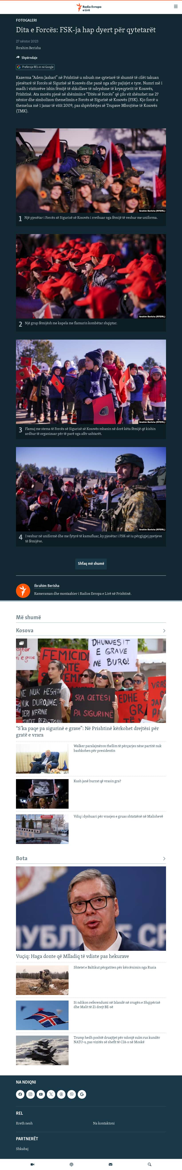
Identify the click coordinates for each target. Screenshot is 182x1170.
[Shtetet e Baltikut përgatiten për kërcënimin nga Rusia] (42, 980)
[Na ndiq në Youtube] (41, 1094)
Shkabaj (22, 1149)
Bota (22, 859)
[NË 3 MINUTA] (110, 1164)
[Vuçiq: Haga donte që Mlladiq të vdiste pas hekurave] (91, 908)
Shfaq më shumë (91, 564)
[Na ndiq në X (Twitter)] (51, 1094)
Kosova (25, 631)
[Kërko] (149, 1164)
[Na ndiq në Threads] (61, 1094)
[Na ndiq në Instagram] (30, 1094)
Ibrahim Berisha (28, 48)
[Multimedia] (32, 1164)
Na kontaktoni (104, 1123)
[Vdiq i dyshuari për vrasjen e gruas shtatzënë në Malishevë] (42, 829)
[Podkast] (71, 1164)
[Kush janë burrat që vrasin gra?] (42, 794)
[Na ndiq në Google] (82, 1094)
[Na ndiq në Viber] (71, 1094)
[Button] (26, 59)
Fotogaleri (26, 21)
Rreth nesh (24, 1123)
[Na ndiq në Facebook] (20, 1094)
